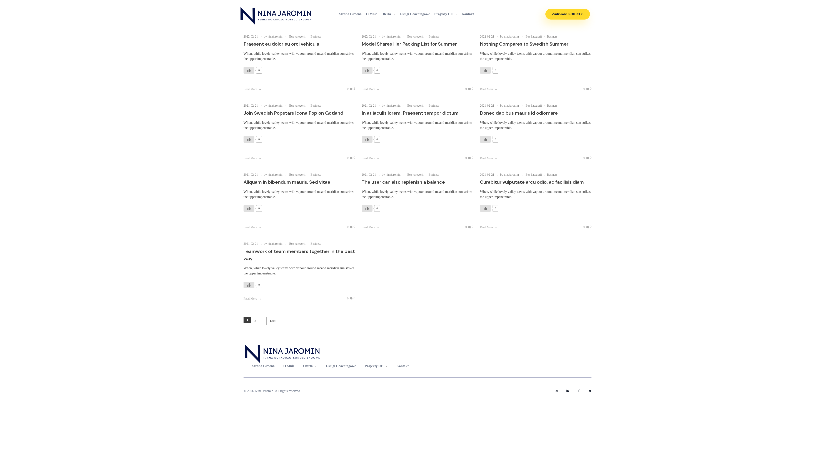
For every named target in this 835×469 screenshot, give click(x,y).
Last (273, 320)
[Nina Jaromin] (276, 16)
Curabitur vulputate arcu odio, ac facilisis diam (532, 182)
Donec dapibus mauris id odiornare (519, 113)
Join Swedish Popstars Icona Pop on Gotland (293, 113)
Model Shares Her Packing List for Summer (409, 44)
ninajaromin (275, 36)
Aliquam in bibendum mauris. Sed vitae (287, 182)
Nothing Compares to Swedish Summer (524, 44)
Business (316, 36)
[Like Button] (249, 70)
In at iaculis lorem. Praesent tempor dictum (410, 113)
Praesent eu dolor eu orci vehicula (281, 44)
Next (262, 321)
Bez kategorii (297, 36)
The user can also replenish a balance (403, 182)
